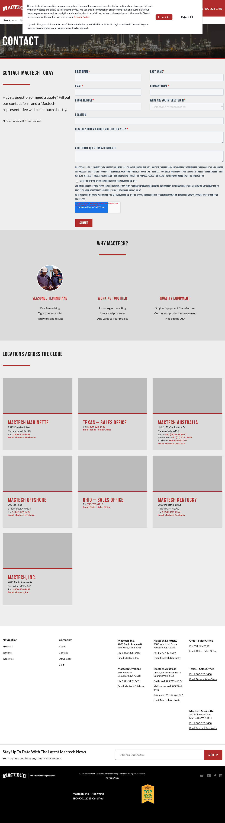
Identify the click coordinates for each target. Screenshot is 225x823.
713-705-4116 (95, 504)
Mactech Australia (178, 422)
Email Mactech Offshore (21, 515)
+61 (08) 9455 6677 (176, 434)
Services (7, 652)
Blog (61, 664)
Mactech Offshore (27, 500)
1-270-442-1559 (171, 512)
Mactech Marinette (28, 422)
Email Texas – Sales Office (97, 429)
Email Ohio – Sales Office (96, 507)
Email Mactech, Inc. (18, 592)
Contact (63, 652)
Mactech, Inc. (22, 577)
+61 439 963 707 (178, 440)
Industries (8, 658)
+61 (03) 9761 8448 (181, 437)
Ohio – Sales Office (103, 500)
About (62, 646)
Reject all (187, 17)
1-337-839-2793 (21, 512)
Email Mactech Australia (171, 443)
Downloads (65, 658)
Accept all (164, 17)
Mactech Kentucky (177, 500)
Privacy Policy (81, 17)
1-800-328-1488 (212, 8)
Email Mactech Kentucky (171, 515)
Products (9, 20)
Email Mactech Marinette (22, 437)
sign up (213, 755)
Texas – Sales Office (105, 422)
